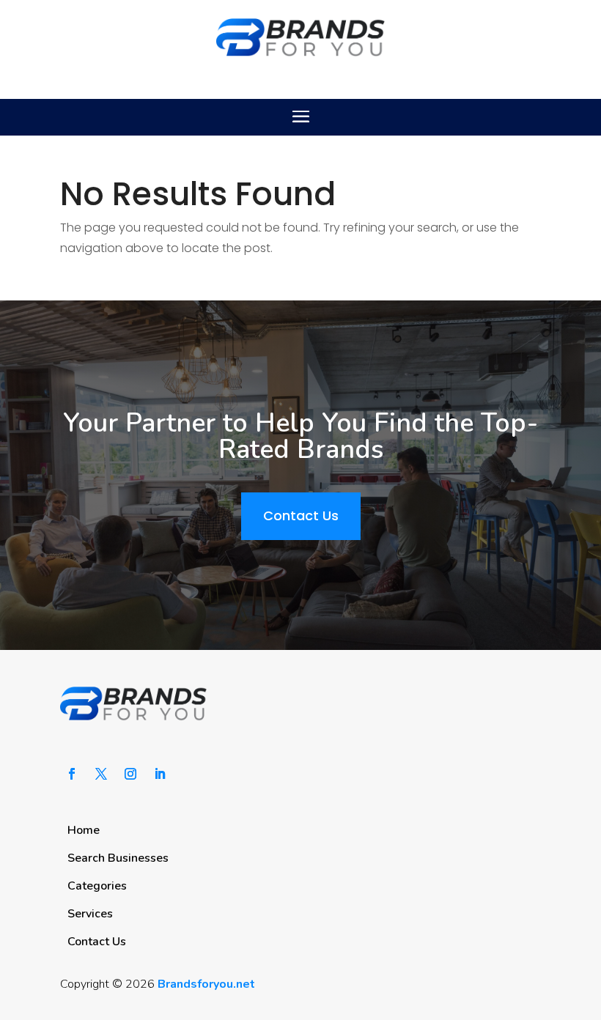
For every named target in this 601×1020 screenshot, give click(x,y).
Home (83, 830)
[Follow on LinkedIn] (160, 774)
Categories (97, 886)
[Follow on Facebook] (72, 774)
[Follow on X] (101, 774)
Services (90, 914)
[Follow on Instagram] (130, 774)
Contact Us (301, 515)
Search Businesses (118, 858)
